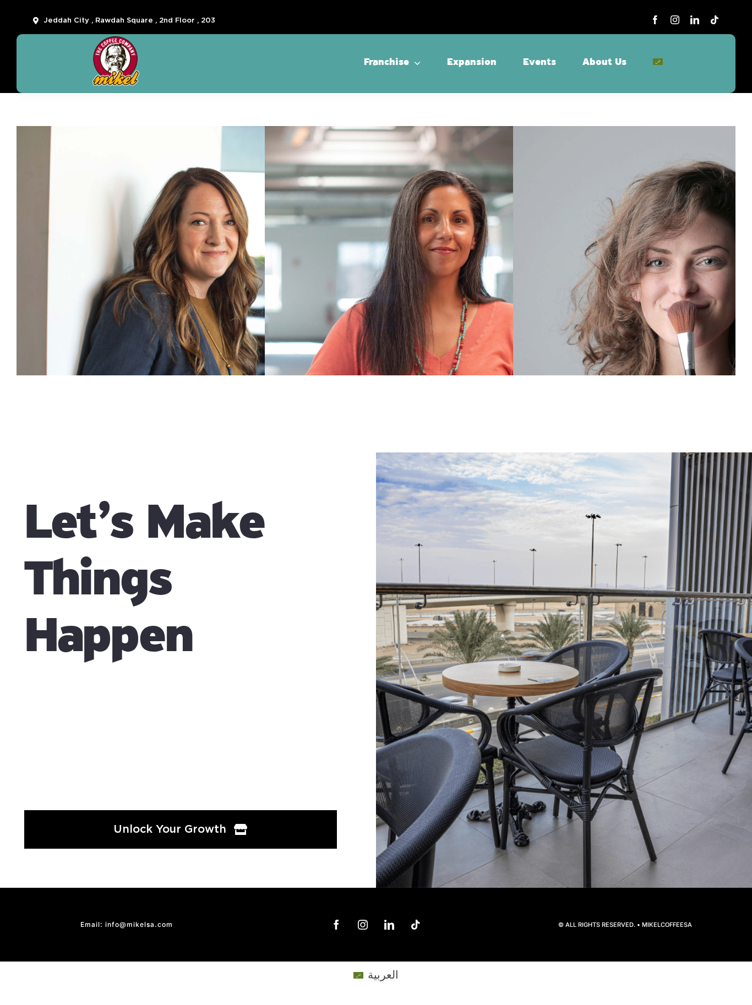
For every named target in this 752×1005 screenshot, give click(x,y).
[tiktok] (714, 19)
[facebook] (655, 19)
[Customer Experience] (190, 250)
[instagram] (675, 19)
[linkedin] (694, 19)
